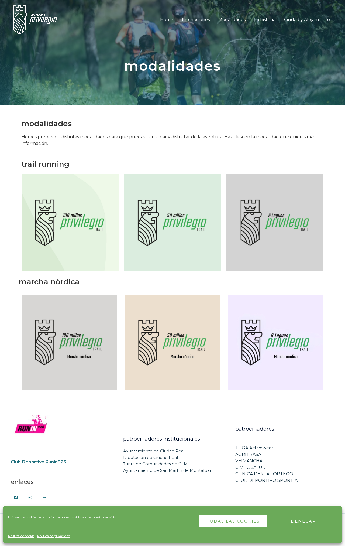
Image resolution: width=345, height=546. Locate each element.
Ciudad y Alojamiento (307, 19)
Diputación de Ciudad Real (150, 457)
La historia (264, 19)
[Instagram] (30, 497)
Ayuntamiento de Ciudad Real (154, 450)
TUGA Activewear (254, 448)
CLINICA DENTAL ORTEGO (264, 473)
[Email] (44, 497)
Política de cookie (21, 536)
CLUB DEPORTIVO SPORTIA (266, 480)
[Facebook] (16, 497)
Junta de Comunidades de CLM (155, 463)
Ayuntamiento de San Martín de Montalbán (167, 470)
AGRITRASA (248, 454)
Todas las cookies (233, 521)
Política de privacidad (53, 536)
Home (166, 19)
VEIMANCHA (249, 460)
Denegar (303, 521)
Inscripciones (196, 19)
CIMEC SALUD (250, 467)
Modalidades (232, 19)
